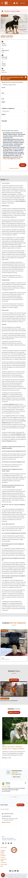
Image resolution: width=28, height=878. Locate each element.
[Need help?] (3, 875)
